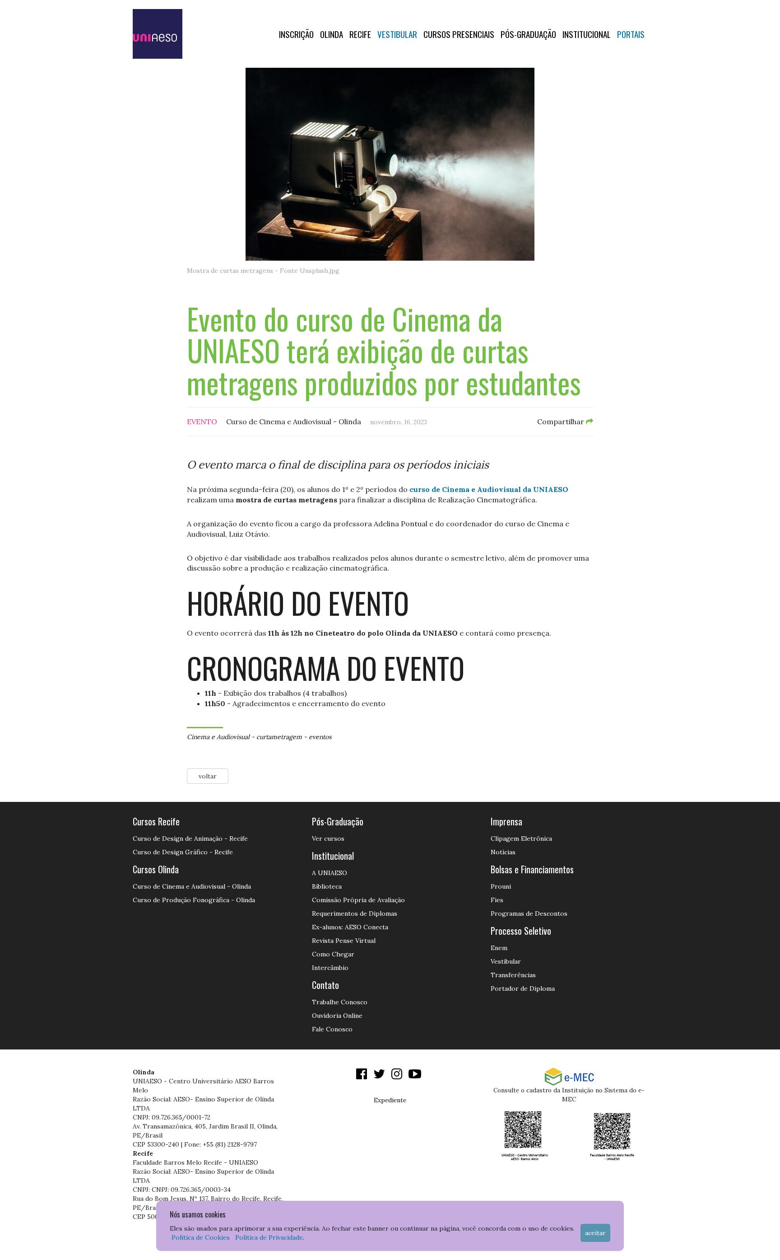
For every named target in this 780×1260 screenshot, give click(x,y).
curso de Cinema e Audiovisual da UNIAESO (488, 489)
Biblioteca (327, 886)
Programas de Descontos (529, 913)
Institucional (586, 34)
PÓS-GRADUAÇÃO (528, 34)
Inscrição (296, 34)
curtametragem (279, 737)
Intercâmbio (330, 968)
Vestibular (397, 34)
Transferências (513, 975)
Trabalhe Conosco (339, 1002)
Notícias (503, 852)
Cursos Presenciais (458, 34)
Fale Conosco (332, 1029)
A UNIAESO (329, 873)
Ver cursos (328, 838)
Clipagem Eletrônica (521, 838)
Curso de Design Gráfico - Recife (183, 852)
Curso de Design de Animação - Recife (190, 838)
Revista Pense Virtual (344, 941)
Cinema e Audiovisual (218, 737)
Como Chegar (333, 954)
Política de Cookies (201, 1237)
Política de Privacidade (269, 1237)
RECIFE (360, 34)
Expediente (390, 1100)
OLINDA (331, 34)
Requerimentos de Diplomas (354, 913)
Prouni (501, 886)
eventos (320, 737)
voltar (208, 776)
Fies (497, 900)
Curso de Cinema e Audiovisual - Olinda (192, 886)
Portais (631, 34)
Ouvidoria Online (337, 1016)
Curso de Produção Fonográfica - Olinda (194, 900)
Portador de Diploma (523, 988)
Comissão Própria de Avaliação (358, 900)
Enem (499, 948)
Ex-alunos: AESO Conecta (350, 927)
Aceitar (595, 1233)
